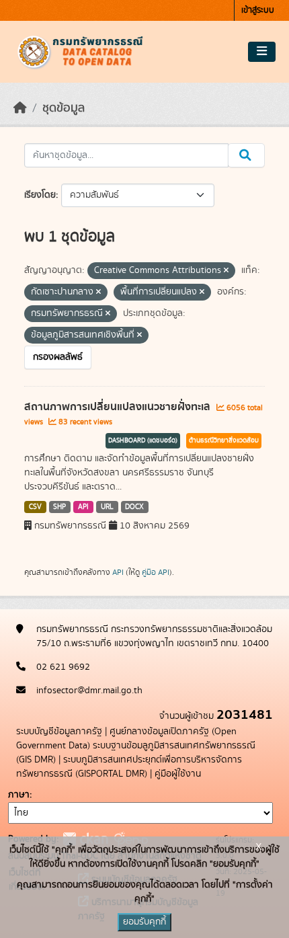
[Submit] (246, 155)
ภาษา (19, 795)
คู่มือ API (155, 572)
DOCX (134, 507)
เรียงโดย (40, 195)
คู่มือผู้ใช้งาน (178, 774)
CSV (35, 507)
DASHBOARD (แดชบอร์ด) (142, 440)
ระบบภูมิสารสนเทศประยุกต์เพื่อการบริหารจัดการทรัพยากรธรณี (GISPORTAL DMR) (129, 767)
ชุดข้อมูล (63, 108)
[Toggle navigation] (262, 52)
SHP (59, 507)
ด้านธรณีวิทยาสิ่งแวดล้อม (224, 440)
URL (107, 507)
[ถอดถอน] (226, 271)
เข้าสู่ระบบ (257, 10)
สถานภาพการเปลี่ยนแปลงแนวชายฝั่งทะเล (118, 407)
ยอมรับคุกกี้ (144, 922)
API (83, 507)
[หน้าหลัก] (20, 108)
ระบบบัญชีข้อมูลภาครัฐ (59, 731)
